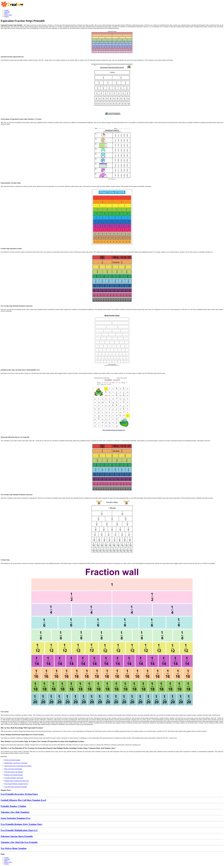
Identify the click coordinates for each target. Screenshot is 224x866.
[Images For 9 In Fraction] (112, 637)
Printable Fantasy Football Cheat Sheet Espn (16, 781)
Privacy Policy (8, 862)
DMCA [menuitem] (6, 13)
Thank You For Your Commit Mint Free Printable (17, 766)
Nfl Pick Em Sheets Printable (12, 760)
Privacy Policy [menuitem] (8, 15)
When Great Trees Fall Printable (13, 769)
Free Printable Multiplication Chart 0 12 (19, 830)
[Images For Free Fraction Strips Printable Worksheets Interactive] (112, 278)
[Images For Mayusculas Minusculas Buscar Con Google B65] (112, 405)
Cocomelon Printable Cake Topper (13, 778)
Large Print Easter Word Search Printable (15, 787)
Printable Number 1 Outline (13, 806)
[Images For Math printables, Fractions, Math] (112, 153)
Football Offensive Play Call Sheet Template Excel (23, 800)
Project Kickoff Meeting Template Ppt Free (16, 784)
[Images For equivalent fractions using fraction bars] (112, 42)
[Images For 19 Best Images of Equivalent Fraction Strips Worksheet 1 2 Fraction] (112, 89)
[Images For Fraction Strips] (112, 528)
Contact (6, 857)
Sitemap (6, 864)
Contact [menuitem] (6, 10)
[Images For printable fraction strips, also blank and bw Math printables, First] (112, 340)
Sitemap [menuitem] (6, 16)
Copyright (7, 859)
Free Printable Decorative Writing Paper (19, 794)
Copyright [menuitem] (7, 12)
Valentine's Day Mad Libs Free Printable (19, 842)
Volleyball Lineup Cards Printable (13, 772)
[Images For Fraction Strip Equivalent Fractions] (112, 217)
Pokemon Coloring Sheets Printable (17, 836)
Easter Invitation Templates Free (15, 818)
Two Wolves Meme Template (14, 848)
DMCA (6, 860)
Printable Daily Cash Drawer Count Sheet (15, 763)
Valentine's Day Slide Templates (15, 812)
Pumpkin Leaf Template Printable (13, 775)
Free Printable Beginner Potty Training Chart (21, 824)
